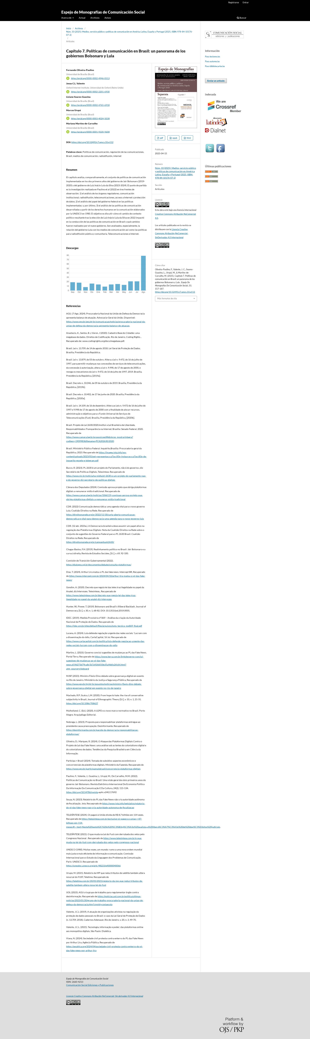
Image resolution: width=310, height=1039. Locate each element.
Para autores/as (212, 61)
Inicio (68, 28)
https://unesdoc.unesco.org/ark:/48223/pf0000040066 (93, 865)
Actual (82, 17)
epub (174, 138)
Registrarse (233, 2)
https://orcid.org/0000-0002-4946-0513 (90, 78)
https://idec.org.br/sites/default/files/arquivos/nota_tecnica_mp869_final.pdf (104, 625)
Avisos (107, 17)
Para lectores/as (212, 56)
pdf (161, 138)
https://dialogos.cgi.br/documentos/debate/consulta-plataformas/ (98, 564)
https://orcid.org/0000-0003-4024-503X (90, 118)
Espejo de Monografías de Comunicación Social (103, 12)
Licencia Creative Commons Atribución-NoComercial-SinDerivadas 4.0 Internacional (171, 233)
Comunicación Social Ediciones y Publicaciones (90, 985)
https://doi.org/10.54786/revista (82, 792)
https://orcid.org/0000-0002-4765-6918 (90, 105)
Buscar (242, 17)
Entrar (246, 2)
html (188, 138)
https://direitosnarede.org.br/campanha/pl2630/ (90, 542)
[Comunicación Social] (224, 37)
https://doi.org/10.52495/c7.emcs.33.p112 (92, 142)
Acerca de (66, 17)
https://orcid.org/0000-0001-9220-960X (90, 131)
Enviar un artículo (216, 80)
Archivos (94, 17)
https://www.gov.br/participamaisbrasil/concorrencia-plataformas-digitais (103, 768)
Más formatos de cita (167, 298)
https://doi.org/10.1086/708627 (82, 703)
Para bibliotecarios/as (215, 66)
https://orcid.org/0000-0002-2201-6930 (90, 91)
